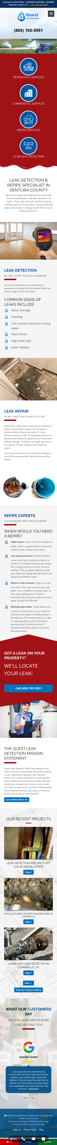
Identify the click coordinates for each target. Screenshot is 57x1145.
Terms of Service (33, 1124)
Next (27, 983)
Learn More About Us (17, 799)
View (28, 872)
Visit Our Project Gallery (28, 989)
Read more (33, 790)
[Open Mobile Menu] (51, 14)
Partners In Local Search (28, 1118)
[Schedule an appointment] (43, 1139)
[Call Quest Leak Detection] (23, 1139)
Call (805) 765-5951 (28, 688)
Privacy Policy (17, 1124)
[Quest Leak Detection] (28, 16)
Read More (34, 1088)
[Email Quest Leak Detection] (33, 1139)
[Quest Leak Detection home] (14, 1139)
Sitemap (17, 1129)
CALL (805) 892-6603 (39, 5)
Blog (41, 1129)
